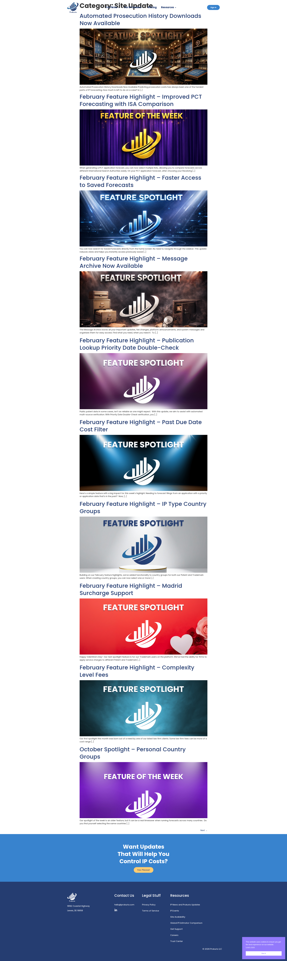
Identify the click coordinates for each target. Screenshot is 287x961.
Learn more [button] (250, 947)
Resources (167, 7)
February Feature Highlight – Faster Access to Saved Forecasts (140, 181)
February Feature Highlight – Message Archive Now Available (134, 262)
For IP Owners (132, 7)
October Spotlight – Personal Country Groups (133, 753)
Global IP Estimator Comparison (186, 923)
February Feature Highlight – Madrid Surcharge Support (131, 589)
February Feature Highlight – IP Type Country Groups (143, 507)
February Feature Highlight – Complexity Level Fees (137, 671)
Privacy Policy (148, 904)
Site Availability (177, 916)
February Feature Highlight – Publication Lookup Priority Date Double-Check (137, 344)
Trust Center (176, 941)
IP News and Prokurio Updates (185, 904)
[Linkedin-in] (115, 910)
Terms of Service (150, 910)
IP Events (174, 910)
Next (203, 830)
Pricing (152, 7)
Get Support (176, 929)
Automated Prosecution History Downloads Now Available (140, 19)
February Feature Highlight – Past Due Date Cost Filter (141, 425)
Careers (174, 935)
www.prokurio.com (76, 915)
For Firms (111, 7)
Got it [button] (264, 953)
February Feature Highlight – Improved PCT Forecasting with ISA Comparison (141, 100)
